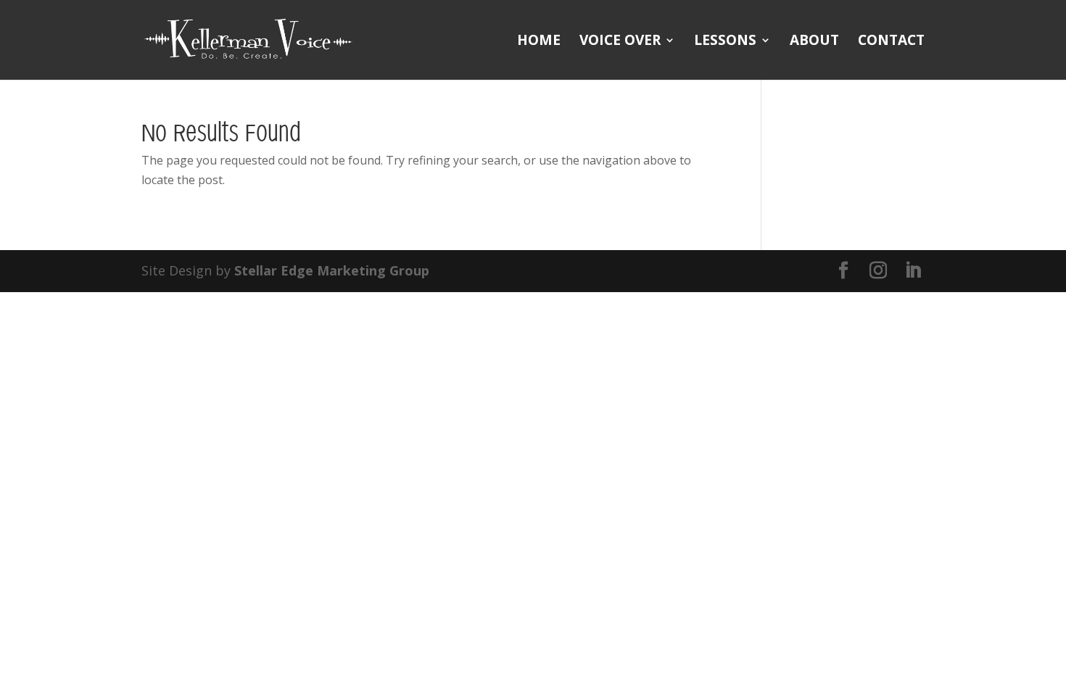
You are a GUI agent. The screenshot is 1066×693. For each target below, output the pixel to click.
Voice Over (620, 42)
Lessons (725, 42)
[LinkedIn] (913, 271)
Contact (891, 42)
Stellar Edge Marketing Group (331, 270)
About (814, 42)
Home (539, 42)
